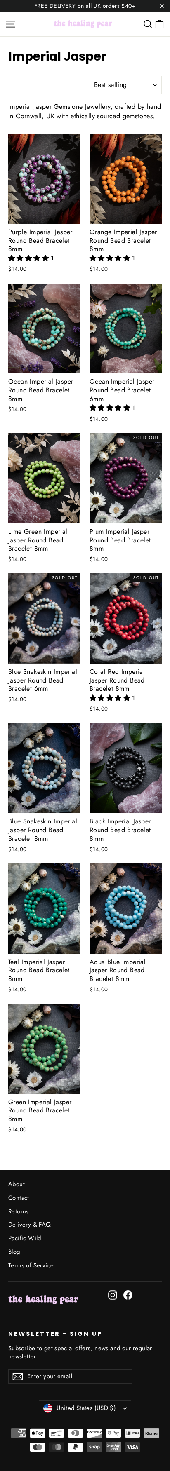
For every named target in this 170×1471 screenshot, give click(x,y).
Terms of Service (31, 1265)
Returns (18, 1211)
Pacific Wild (24, 1238)
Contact (18, 1197)
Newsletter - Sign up (55, 1334)
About (16, 1184)
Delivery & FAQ (29, 1224)
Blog (14, 1251)
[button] (29, 258)
